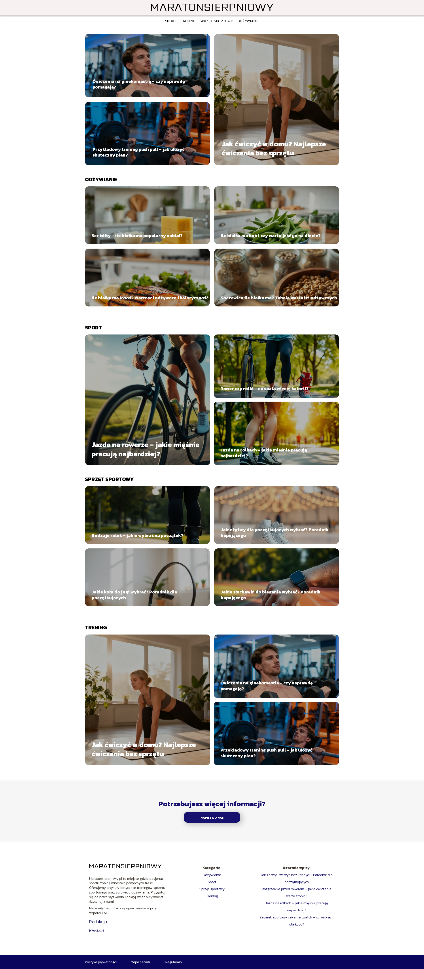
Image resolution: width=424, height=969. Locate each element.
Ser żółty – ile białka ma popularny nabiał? (137, 235)
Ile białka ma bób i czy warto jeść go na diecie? (271, 235)
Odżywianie (248, 21)
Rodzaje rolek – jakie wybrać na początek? (137, 535)
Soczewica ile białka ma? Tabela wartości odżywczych (279, 298)
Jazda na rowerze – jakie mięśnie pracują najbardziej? (145, 449)
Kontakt (96, 931)
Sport (171, 21)
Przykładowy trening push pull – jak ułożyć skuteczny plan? (138, 152)
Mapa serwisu (141, 962)
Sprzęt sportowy (216, 21)
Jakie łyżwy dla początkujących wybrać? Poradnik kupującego (274, 532)
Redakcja (98, 921)
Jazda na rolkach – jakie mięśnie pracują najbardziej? (263, 453)
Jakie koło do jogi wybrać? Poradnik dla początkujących (134, 595)
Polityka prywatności (101, 962)
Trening (188, 21)
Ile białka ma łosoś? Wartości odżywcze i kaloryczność (150, 298)
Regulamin (173, 962)
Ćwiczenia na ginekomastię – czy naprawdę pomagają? (139, 84)
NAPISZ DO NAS (212, 817)
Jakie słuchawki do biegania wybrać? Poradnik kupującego (270, 595)
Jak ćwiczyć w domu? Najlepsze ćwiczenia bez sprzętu (274, 149)
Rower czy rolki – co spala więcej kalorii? (264, 388)
